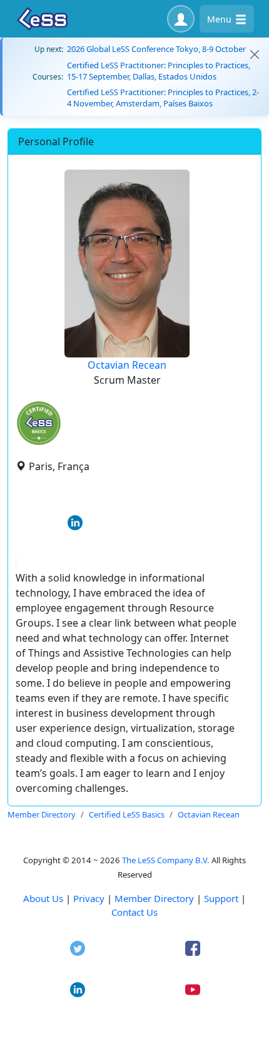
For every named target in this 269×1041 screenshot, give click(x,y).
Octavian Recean (127, 365)
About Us (43, 898)
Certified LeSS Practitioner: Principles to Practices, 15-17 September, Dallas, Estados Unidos (158, 70)
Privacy (88, 898)
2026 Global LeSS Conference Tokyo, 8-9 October (156, 48)
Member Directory (154, 898)
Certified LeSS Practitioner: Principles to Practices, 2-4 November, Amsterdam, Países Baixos (163, 97)
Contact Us (134, 912)
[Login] (181, 19)
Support (221, 898)
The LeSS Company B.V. (166, 860)
